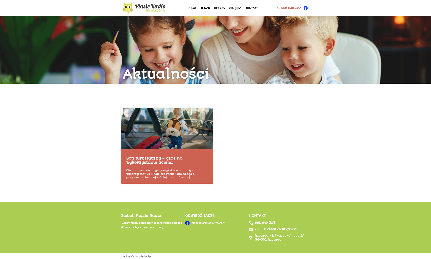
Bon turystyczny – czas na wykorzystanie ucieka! (154, 160)
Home (192, 8)
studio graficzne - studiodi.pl (136, 256)
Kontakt (251, 8)
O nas (205, 8)
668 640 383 (265, 222)
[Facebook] (305, 8)
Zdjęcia (235, 8)
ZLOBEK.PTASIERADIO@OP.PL (276, 229)
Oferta (219, 8)
